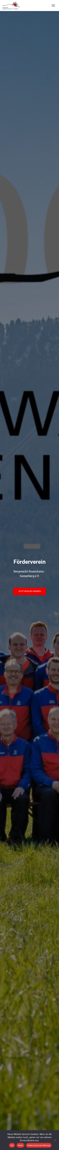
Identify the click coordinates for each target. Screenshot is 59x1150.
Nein (20, 1145)
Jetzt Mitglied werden (29, 591)
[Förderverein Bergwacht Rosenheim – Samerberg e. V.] (12, 5)
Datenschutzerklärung (39, 1145)
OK (12, 1145)
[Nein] (55, 1140)
